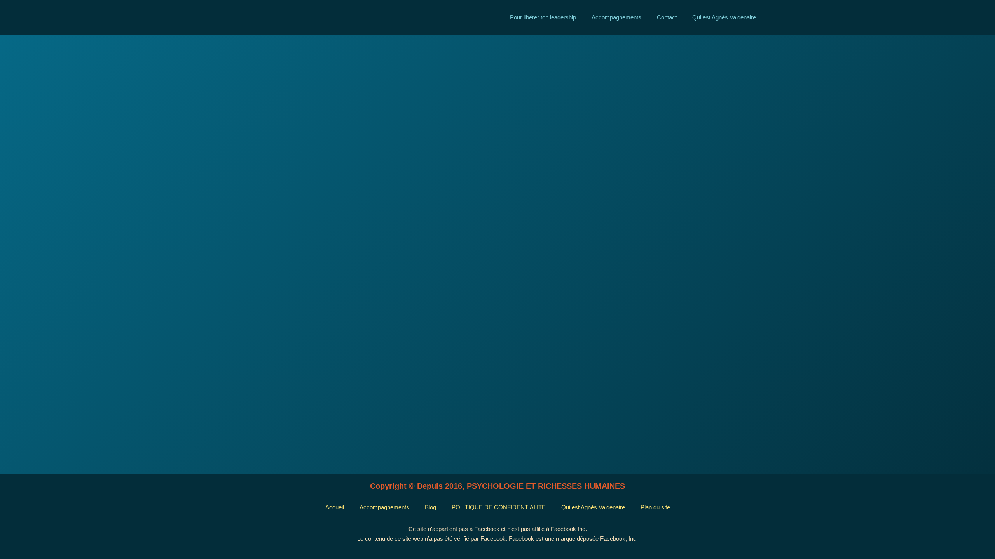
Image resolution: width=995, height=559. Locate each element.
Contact (667, 17)
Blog (430, 507)
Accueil (334, 507)
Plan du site (655, 507)
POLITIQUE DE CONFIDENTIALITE (499, 507)
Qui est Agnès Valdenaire (724, 17)
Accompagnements (616, 17)
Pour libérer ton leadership (543, 17)
